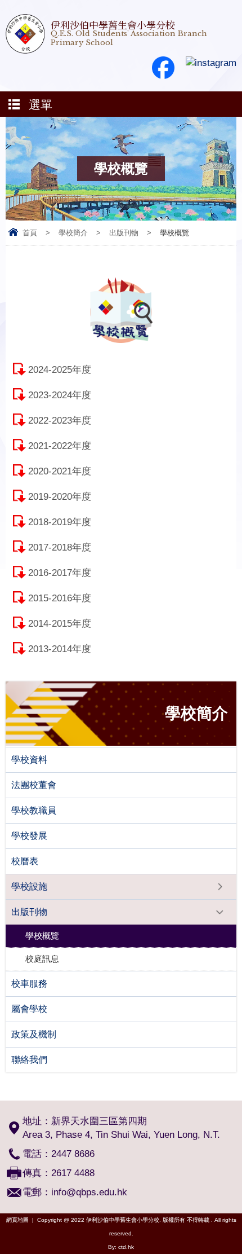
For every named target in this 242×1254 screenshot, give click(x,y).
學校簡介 (73, 232)
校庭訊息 (42, 958)
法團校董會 (33, 785)
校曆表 (24, 861)
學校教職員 (33, 810)
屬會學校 (29, 1009)
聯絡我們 (29, 1059)
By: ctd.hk (121, 1247)
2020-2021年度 (59, 471)
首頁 (30, 232)
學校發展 (29, 836)
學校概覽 (42, 935)
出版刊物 (123, 232)
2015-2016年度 (59, 598)
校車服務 (29, 983)
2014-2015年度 (59, 623)
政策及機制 (33, 1034)
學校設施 (29, 886)
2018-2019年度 (59, 522)
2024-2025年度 (59, 369)
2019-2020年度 (59, 496)
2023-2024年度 (59, 395)
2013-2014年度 (59, 649)
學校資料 (29, 759)
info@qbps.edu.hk (89, 1192)
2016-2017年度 (59, 572)
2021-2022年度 (59, 446)
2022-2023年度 (59, 420)
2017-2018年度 (59, 547)
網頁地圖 (17, 1220)
